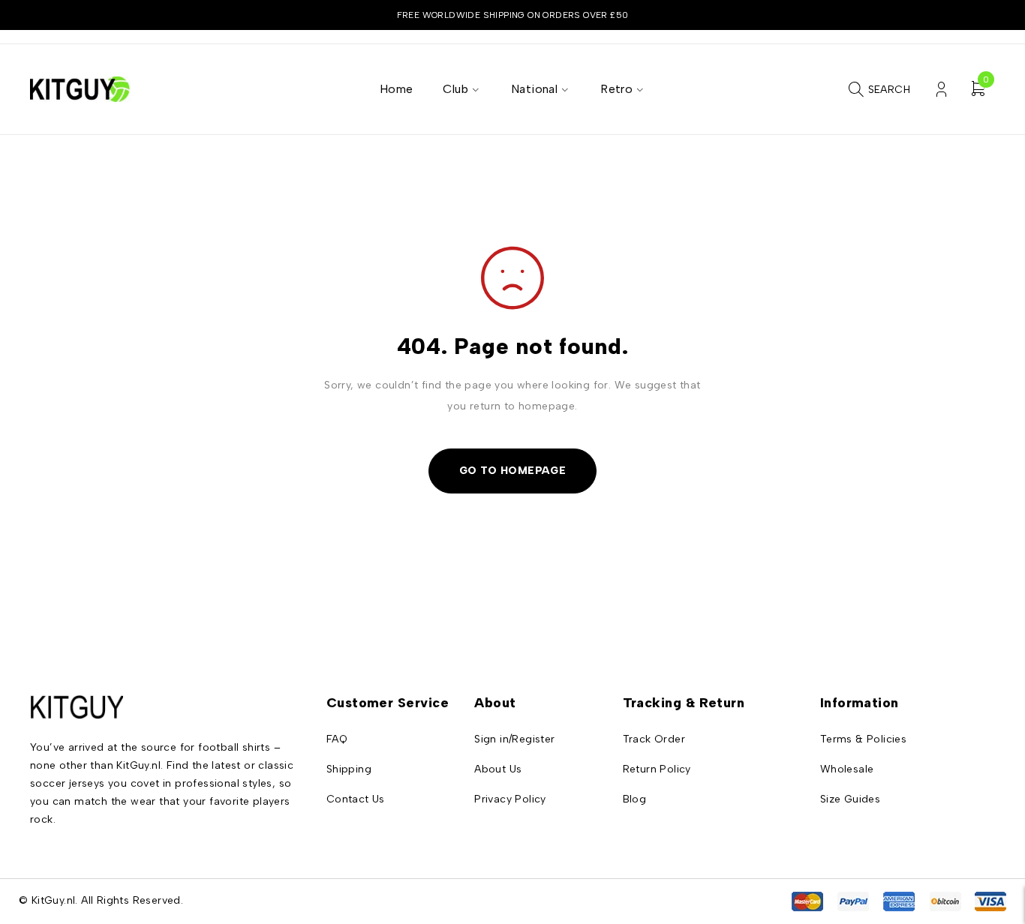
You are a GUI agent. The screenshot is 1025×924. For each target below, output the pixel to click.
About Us (498, 769)
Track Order (654, 739)
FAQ (336, 739)
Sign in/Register (514, 739)
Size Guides (850, 799)
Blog (635, 799)
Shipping (348, 769)
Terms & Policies (863, 739)
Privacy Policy (510, 799)
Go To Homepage (513, 470)
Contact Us (355, 799)
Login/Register (941, 89)
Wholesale (847, 769)
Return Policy (657, 769)
